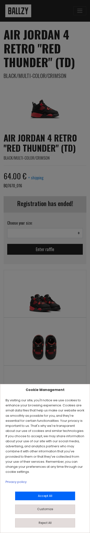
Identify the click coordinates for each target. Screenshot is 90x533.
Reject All (45, 523)
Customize (45, 509)
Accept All (45, 496)
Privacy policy (16, 482)
